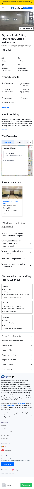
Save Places (7, 142)
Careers (3, 426)
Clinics (19, 142)
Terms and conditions (7, 432)
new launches (19, 415)
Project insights (11, 405)
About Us (4, 429)
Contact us (4, 438)
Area (2, 405)
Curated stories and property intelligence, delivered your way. (16, 2)
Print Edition (27, 8)
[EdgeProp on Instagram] (13, 470)
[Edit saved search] (31, 18)
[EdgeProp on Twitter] (17, 470)
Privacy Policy (5, 435)
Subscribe (7, 464)
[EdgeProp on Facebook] (10, 470)
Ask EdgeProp (21, 403)
